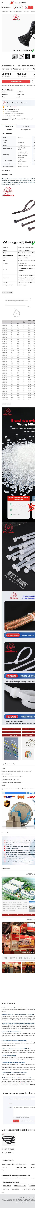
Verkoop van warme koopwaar (23, 1170)
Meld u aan (5, 119)
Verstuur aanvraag (16, 81)
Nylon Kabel (6, 1189)
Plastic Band (15, 1189)
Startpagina (4, 11)
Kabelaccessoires (20, 1164)
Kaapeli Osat (26, 11)
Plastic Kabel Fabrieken (20, 1185)
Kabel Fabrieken (7, 1185)
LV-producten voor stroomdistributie (9, 1170)
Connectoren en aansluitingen (9, 1164)
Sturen (16, 1121)
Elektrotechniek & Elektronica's (15, 11)
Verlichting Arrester (21, 1167)
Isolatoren (4, 1167)
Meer (3, 1192)
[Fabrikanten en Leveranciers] (17, 2)
